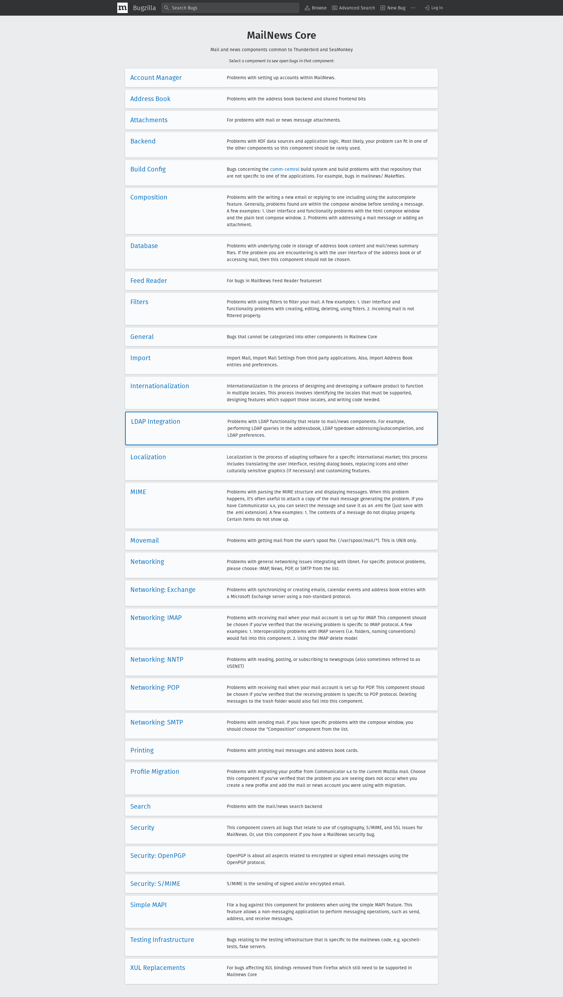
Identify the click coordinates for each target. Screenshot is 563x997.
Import (140, 358)
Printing (141, 750)
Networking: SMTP (156, 722)
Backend (143, 141)
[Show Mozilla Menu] (122, 8)
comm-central (284, 169)
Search (140, 806)
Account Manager (156, 77)
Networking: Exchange (162, 590)
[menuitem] (315, 8)
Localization (148, 457)
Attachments (148, 120)
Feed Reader (148, 281)
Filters (139, 302)
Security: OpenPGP (158, 855)
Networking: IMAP (156, 618)
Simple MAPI (148, 905)
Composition (148, 197)
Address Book (150, 99)
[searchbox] (230, 8)
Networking (147, 561)
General (142, 337)
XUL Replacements (157, 968)
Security (142, 827)
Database (144, 246)
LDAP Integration (155, 421)
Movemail (144, 540)
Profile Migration (155, 771)
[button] (433, 8)
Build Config (148, 169)
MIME (138, 492)
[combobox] (230, 8)
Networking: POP (155, 687)
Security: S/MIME (155, 883)
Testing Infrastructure (162, 940)
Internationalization (159, 386)
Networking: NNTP (156, 659)
